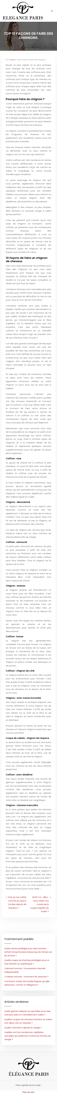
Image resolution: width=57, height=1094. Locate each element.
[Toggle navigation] (52, 11)
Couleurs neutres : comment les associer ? (26, 976)
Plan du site (28, 1092)
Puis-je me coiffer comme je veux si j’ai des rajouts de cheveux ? (17, 902)
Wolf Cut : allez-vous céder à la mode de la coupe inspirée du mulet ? (39, 904)
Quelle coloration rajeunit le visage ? (23, 1027)
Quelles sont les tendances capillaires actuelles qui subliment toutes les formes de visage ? (27, 1036)
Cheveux (12, 60)
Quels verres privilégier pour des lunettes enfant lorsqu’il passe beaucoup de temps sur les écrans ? (28, 952)
